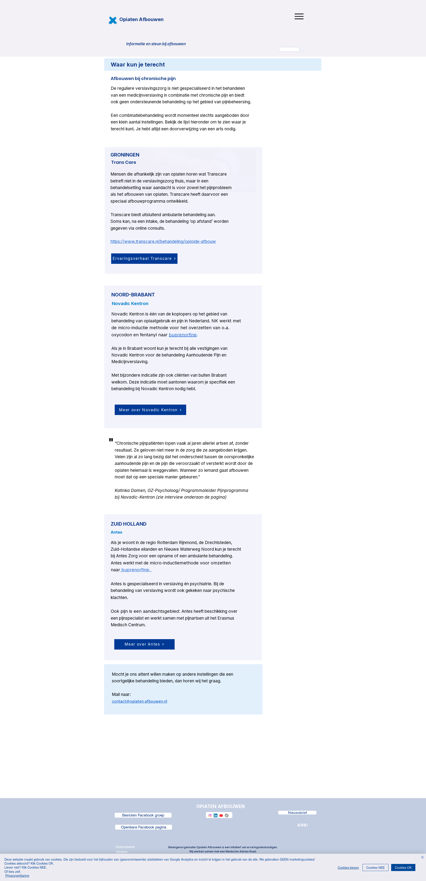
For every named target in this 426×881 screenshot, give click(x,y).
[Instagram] (210, 815)
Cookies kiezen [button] (348, 867)
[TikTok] (227, 815)
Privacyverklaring (17, 875)
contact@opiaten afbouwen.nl (139, 701)
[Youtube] (221, 815)
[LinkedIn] (215, 815)
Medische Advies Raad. (241, 851)
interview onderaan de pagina (195, 497)
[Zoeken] (291, 49)
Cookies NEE (375, 867)
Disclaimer (122, 851)
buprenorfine (183, 334)
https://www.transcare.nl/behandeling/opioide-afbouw (163, 241)
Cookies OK (403, 867)
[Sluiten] (422, 858)
